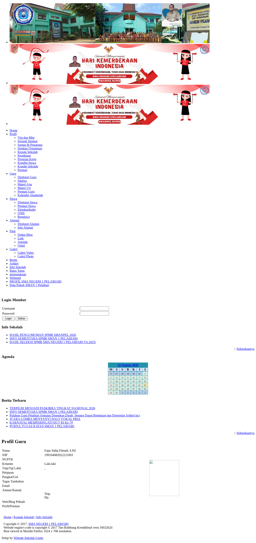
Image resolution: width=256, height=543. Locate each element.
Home (7, 517)
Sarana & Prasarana (30, 144)
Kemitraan (24, 155)
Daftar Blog (25, 234)
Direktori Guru (27, 177)
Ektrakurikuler (27, 209)
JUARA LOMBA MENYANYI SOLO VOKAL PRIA (45, 419)
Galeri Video (26, 252)
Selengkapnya (245, 349)
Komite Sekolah (28, 166)
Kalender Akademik (30, 195)
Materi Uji (24, 188)
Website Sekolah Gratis (28, 538)
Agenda (23, 242)
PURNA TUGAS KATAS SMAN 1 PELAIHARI (42, 426)
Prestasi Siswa (27, 206)
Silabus (22, 180)
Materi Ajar (25, 184)
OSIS (21, 213)
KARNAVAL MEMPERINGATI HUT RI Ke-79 (41, 422)
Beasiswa (24, 216)
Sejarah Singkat (27, 141)
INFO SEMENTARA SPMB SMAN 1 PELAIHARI (44, 338)
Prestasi (22, 170)
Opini (21, 245)
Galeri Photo (26, 256)
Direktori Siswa (27, 202)
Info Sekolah (44, 517)
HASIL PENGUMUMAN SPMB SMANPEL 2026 (43, 335)
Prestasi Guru (26, 191)
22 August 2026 (128, 365)
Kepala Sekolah (28, 152)
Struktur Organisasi (30, 148)
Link (21, 238)
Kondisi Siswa (27, 162)
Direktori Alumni (28, 224)
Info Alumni (25, 227)
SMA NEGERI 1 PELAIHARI (48, 524)
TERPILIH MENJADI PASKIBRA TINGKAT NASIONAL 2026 (52, 408)
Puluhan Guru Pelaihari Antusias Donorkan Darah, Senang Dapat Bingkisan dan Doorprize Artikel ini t (75, 415)
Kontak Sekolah (24, 517)
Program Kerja (27, 159)
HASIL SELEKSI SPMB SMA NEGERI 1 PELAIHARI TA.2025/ (53, 342)
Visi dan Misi (26, 137)
